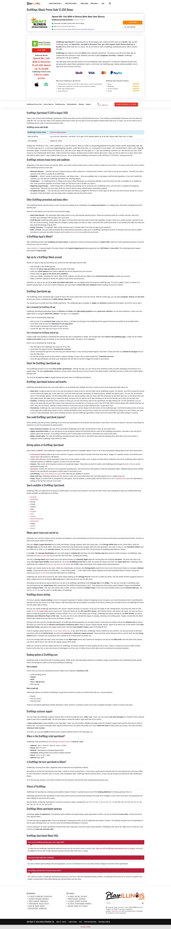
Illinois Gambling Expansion (40, 896)
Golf (31, 514)
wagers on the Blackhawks (45, 555)
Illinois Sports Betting (55, 3)
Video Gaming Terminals (38, 901)
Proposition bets (120, 478)
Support (88, 104)
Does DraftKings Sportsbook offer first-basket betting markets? (44, 870)
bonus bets (74, 232)
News (103, 3)
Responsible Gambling (37, 908)
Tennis (32, 528)
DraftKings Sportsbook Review (62, 19)
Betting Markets (72, 104)
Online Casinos (84, 3)
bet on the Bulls (43, 573)
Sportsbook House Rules (38, 904)
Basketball (34, 499)
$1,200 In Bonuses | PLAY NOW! (126, 104)
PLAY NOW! (41, 50)
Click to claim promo (58, 132)
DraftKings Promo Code (34, 104)
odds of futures (130, 464)
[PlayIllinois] (35, 3)
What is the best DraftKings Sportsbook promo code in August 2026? (46, 842)
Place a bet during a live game (51, 474)
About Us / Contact (61, 922)
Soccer (32, 526)
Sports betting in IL (33, 248)
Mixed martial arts (36, 519)
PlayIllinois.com (116, 911)
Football (33, 511)
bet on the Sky (35, 590)
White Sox (66, 631)
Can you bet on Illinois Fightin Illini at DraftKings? (41, 857)
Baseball (33, 497)
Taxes (80, 922)
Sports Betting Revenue (90, 922)
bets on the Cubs (56, 631)
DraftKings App (60, 104)
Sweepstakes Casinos (70, 3)
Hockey (33, 516)
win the (41, 611)
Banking (81, 104)
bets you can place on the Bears (58, 564)
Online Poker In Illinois (78, 906)
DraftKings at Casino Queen (60, 742)
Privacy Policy (85, 927)
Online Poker (93, 3)
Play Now (133, 22)
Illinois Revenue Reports (38, 899)
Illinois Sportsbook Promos (80, 904)
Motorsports (34, 521)
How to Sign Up (48, 104)
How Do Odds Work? (36, 906)
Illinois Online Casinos (77, 896)
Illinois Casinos (73, 922)
